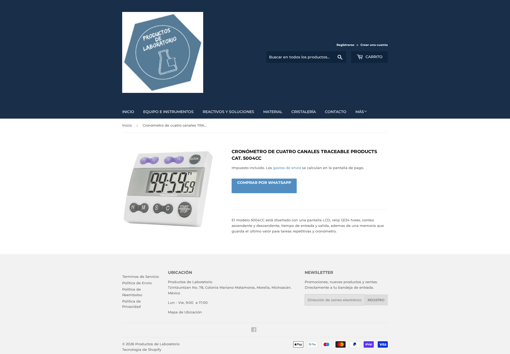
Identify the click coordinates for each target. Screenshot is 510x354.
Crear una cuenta (374, 45)
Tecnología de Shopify (141, 349)
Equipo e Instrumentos (168, 111)
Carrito (373, 56)
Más (359, 111)
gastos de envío (287, 168)
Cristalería (303, 111)
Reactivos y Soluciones (228, 111)
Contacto (335, 111)
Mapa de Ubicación (185, 312)
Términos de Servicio (140, 276)
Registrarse (345, 45)
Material (272, 111)
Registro (376, 300)
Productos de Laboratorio (157, 344)
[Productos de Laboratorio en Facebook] (254, 330)
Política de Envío (137, 283)
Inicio (128, 111)
